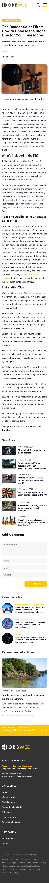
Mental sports (8, 797)
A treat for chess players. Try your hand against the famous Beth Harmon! (32, 522)
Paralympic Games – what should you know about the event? (30, 480)
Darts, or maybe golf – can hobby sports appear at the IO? (32, 493)
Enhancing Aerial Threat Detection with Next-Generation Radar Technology (32, 466)
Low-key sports (9, 817)
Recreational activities (12, 807)
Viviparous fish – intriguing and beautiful (20, 769)
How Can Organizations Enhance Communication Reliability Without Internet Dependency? (30, 639)
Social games (8, 802)
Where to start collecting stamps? (17, 776)
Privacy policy (8, 838)
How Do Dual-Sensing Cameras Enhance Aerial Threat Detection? (32, 508)
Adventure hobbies (11, 822)
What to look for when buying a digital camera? (32, 451)
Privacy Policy (7, 873)
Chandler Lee (8, 57)
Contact (5, 843)
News (4, 51)
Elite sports (7, 812)
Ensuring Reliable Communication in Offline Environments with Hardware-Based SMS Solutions (31, 609)
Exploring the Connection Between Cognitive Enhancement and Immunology (30, 624)
